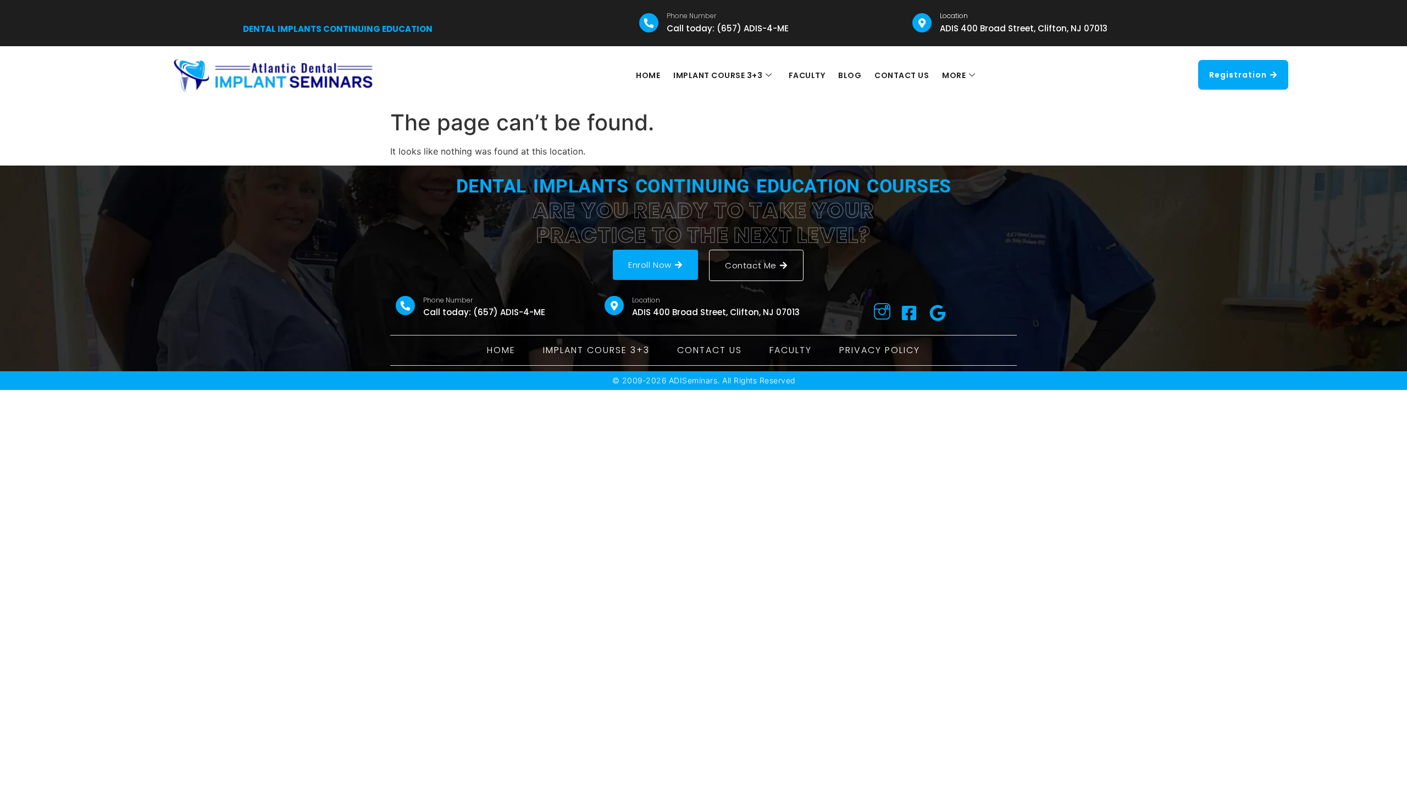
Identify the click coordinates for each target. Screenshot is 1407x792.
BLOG (849, 75)
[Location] (922, 22)
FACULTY (807, 75)
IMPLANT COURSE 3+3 (717, 75)
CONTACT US (901, 75)
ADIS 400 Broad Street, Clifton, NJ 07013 (1023, 28)
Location (954, 15)
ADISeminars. (694, 380)
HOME (648, 75)
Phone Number (691, 15)
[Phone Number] (648, 22)
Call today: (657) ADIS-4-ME (728, 28)
